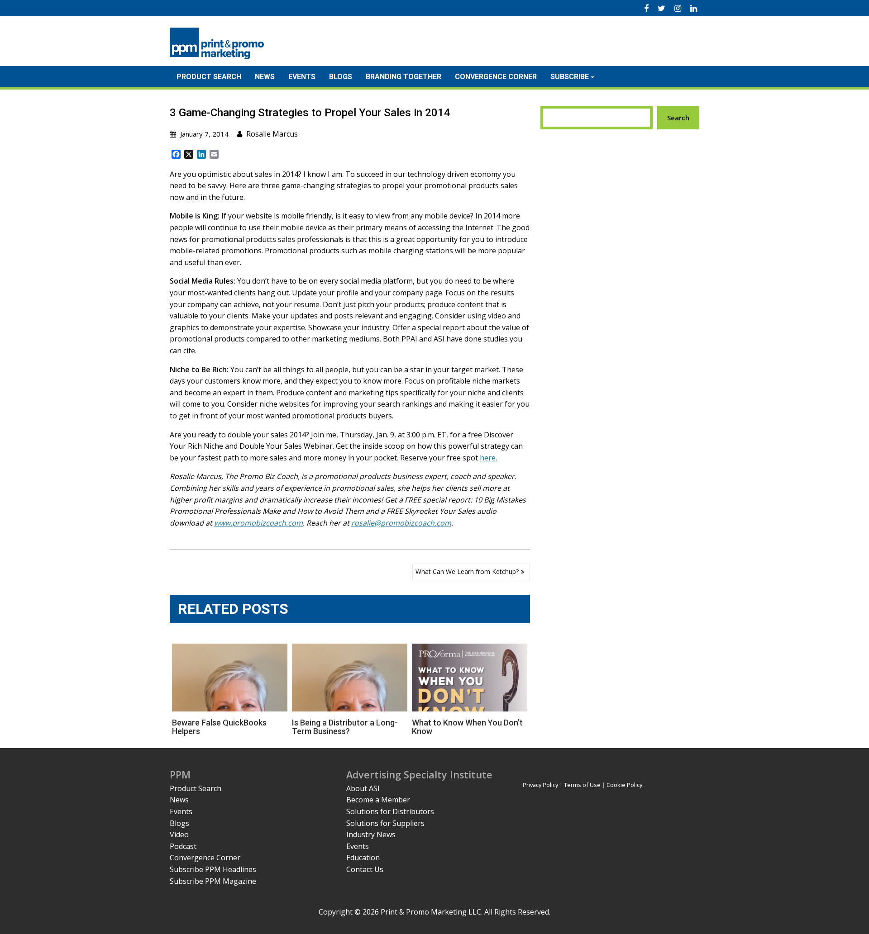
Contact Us (364, 869)
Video (179, 834)
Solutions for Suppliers (385, 823)
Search (678, 117)
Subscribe (569, 76)
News (265, 76)
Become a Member (378, 800)
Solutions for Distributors (390, 811)
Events (301, 76)
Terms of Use (582, 785)
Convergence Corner (496, 76)
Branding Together (403, 76)
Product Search (209, 76)
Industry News (371, 834)
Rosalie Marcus (272, 134)
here (488, 458)
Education (363, 858)
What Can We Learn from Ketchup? (467, 571)
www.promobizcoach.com (258, 523)
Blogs (340, 76)
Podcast (183, 846)
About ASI (363, 788)
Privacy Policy (540, 785)
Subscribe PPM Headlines (213, 869)
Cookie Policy (624, 785)
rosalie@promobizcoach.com (401, 523)
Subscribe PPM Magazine (213, 881)
